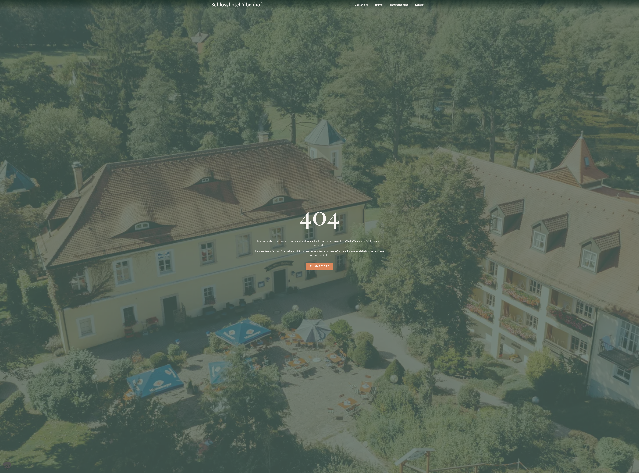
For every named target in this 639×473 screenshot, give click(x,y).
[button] (7, 465)
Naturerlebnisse (399, 4)
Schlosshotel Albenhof (236, 4)
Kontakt (419, 4)
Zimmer (379, 4)
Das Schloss (361, 4)
